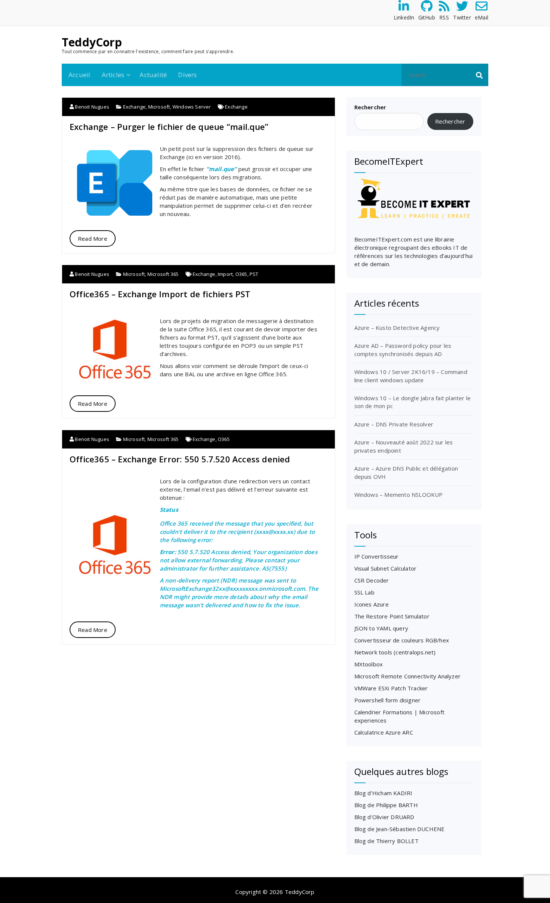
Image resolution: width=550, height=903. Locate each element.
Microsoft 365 (163, 274)
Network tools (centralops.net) (395, 652)
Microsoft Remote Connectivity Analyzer (407, 676)
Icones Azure (371, 604)
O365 (241, 274)
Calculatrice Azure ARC (383, 732)
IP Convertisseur (376, 556)
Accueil (79, 74)
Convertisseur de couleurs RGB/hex (401, 640)
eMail (481, 17)
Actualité (153, 74)
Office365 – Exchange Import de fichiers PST (160, 294)
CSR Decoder (371, 580)
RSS (444, 17)
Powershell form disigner (387, 700)
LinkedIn (404, 17)
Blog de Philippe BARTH (386, 805)
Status (169, 509)
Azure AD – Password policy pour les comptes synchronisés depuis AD (403, 349)
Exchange (134, 106)
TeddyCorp (92, 42)
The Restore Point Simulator (392, 616)
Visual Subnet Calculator (385, 568)
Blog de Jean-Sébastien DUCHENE (399, 829)
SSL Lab (364, 592)
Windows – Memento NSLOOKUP (398, 494)
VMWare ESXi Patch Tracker (391, 688)
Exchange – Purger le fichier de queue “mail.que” (169, 126)
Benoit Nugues (91, 106)
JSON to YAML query (381, 628)
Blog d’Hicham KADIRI (383, 793)
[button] (479, 75)
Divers (187, 74)
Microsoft (159, 106)
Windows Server (191, 106)
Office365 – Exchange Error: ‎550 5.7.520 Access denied (180, 459)
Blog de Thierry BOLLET (386, 841)
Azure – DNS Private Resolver (394, 424)
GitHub (426, 17)
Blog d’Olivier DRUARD (384, 817)
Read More (92, 238)
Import (225, 274)
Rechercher (370, 107)
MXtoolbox (368, 664)
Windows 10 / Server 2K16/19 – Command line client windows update (410, 375)
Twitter (462, 17)
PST (254, 274)
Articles (113, 74)
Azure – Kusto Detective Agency (397, 327)
